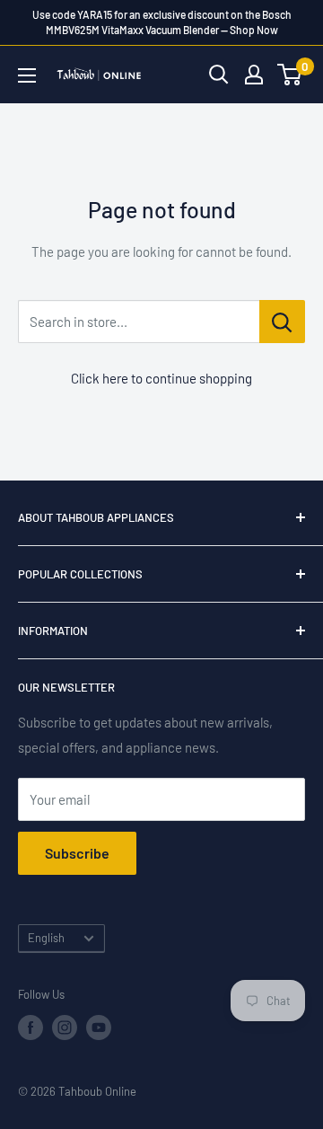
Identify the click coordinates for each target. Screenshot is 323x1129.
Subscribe (77, 852)
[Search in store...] (282, 321)
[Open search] (219, 74)
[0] (290, 74)
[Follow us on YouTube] (98, 1027)
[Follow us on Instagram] (64, 1027)
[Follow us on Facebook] (30, 1027)
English (46, 938)
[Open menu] (27, 75)
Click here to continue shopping (161, 378)
